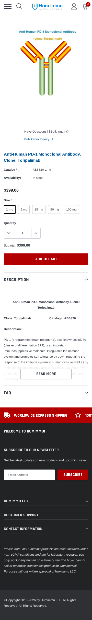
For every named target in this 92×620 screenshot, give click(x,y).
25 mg (38, 209)
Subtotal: (10, 245)
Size (8, 200)
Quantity (10, 223)
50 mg (54, 209)
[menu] (8, 6)
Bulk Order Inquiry (37, 139)
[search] (19, 6)
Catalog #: (11, 169)
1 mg (9, 209)
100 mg (71, 209)
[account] (74, 6)
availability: (12, 178)
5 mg (23, 209)
